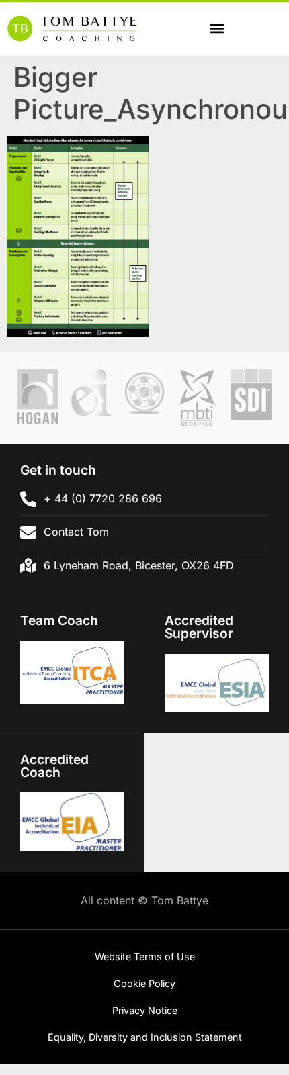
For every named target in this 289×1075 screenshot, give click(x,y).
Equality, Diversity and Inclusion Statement (145, 1037)
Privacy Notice (144, 1010)
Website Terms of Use (145, 956)
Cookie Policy (144, 983)
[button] (216, 28)
